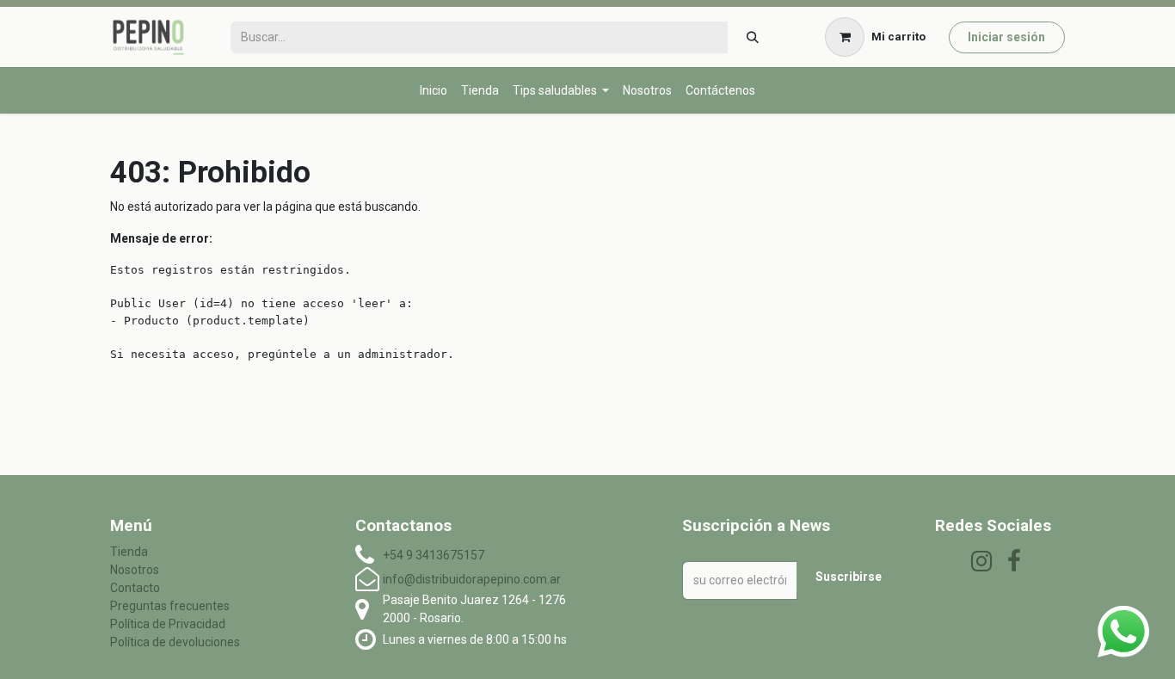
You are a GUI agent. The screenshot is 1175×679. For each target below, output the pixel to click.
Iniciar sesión (1006, 37)
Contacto (135, 588)
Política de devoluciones (175, 642)
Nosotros (134, 570)
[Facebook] (1014, 561)
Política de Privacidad (167, 624)
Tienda (129, 552)
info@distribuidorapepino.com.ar (472, 579)
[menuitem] (433, 91)
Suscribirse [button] (848, 576)
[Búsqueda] (752, 37)
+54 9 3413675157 (433, 555)
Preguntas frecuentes (170, 606)
